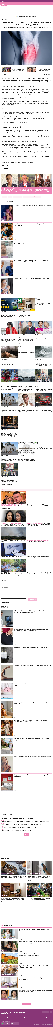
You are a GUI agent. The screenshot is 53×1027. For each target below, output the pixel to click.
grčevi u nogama (27, 196)
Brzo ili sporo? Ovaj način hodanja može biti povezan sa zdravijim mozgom (31, 739)
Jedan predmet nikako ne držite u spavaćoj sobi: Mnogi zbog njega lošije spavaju (18, 830)
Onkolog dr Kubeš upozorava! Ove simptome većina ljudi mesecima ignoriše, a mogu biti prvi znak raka (32, 611)
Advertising (33, 1021)
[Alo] (2, 1)
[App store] (15, 1023)
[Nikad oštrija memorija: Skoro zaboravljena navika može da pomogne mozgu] (7, 691)
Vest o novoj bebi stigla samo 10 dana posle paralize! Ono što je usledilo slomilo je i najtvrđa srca (32, 242)
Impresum (39, 1021)
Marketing (26, 1021)
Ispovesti (26, 1017)
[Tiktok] (51, 1012)
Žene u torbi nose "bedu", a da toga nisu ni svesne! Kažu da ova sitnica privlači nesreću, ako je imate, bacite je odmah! (25, 821)
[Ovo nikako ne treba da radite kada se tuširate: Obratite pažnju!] (7, 655)
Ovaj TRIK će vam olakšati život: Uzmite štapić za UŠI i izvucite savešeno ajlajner (43, 69)
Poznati (30, 1017)
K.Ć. (20, 29)
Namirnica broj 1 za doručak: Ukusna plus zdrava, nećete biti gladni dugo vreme (31, 702)
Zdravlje (4, 19)
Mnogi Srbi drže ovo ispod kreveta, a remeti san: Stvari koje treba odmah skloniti (31, 775)
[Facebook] (43, 1012)
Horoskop (42, 1017)
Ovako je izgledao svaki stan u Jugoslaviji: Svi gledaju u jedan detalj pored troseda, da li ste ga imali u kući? (13, 899)
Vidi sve (26, 834)
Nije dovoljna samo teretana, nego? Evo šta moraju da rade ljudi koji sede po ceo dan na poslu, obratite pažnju (32, 629)
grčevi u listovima (17, 196)
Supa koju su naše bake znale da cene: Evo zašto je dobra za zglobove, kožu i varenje (19, 827)
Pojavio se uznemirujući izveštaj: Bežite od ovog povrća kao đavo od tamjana (38, 898)
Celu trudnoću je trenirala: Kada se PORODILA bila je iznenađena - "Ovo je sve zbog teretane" (18, 69)
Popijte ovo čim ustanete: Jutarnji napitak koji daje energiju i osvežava (32, 756)
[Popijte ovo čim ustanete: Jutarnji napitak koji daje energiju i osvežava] (7, 764)
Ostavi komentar (32, 599)
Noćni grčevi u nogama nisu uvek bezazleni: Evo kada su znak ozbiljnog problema (32, 206)
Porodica (20, 1017)
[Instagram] (45, 1012)
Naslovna (3, 1017)
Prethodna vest (6, 74)
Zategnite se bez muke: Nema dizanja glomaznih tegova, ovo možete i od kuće (32, 666)
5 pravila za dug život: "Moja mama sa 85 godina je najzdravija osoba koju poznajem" (32, 224)
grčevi (10, 196)
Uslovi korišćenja (48, 1021)
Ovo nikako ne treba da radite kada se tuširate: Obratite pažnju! (30, 647)
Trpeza (47, 1017)
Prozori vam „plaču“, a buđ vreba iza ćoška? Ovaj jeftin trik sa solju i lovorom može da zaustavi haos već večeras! (38, 877)
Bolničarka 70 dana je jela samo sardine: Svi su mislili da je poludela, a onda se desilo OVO (13, 876)
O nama (21, 1021)
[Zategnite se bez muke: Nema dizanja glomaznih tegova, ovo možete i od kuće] (7, 673)
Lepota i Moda (9, 1017)
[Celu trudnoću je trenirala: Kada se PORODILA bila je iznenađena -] (6, 70)
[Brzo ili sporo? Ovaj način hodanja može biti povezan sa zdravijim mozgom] (7, 746)
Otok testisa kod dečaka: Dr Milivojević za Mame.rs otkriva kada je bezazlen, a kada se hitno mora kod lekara (31, 261)
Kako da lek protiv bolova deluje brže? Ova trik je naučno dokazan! (31, 278)
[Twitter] (48, 1012)
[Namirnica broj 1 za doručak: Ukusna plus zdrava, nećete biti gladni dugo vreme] (7, 709)
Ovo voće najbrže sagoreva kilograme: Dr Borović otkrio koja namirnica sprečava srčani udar (30, 720)
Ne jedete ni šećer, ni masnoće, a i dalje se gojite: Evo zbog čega (17, 818)
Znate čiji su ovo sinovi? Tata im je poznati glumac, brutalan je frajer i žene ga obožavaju (35, 990)
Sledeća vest (47, 74)
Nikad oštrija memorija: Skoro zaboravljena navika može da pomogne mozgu (32, 684)
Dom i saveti (36, 1017)
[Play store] (5, 1023)
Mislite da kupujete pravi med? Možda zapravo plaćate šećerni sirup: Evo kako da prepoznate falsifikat (22, 824)
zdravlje (4, 196)
